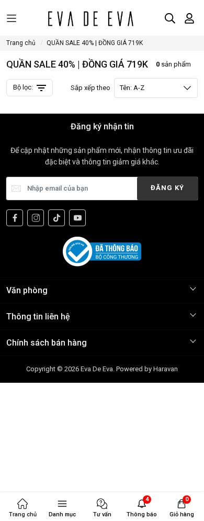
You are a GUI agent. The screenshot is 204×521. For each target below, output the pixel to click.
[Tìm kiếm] (170, 18)
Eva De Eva (97, 369)
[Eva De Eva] (90, 18)
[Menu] (11, 18)
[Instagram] (35, 217)
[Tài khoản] (189, 18)
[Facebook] (14, 217)
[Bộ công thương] (102, 251)
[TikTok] (56, 217)
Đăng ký (167, 188)
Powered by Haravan (147, 369)
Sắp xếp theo (107, 88)
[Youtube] (77, 217)
